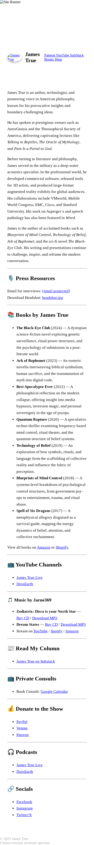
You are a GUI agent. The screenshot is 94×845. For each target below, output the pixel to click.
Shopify (62, 547)
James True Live (29, 577)
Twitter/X (24, 815)
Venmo (22, 728)
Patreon (50, 55)
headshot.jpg (52, 297)
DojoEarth (24, 584)
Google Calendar (54, 691)
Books (49, 59)
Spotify (57, 631)
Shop (58, 59)
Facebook (24, 802)
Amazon (43, 547)
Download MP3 (44, 618)
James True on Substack (35, 661)
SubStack (77, 55)
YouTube (63, 55)
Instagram (24, 808)
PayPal (21, 722)
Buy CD (22, 618)
